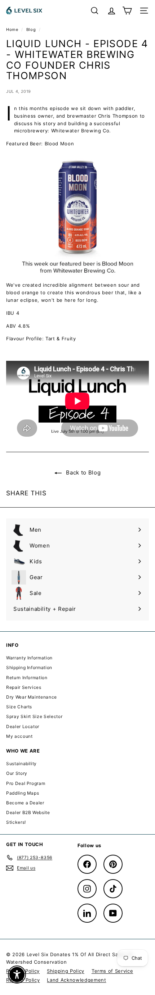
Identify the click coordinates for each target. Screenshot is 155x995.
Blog (31, 29)
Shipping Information (29, 667)
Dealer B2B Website (28, 812)
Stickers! (16, 822)
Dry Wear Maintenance (31, 697)
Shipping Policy (65, 971)
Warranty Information (29, 657)
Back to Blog (83, 472)
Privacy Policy (23, 971)
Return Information (27, 677)
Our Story (16, 773)
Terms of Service (112, 971)
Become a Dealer (25, 802)
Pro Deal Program (25, 783)
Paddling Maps (22, 793)
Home (12, 29)
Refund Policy (23, 980)
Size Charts (19, 706)
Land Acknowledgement (76, 980)
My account (19, 736)
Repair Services (23, 687)
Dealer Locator (22, 726)
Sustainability (21, 763)
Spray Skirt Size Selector (34, 716)
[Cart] (127, 10)
